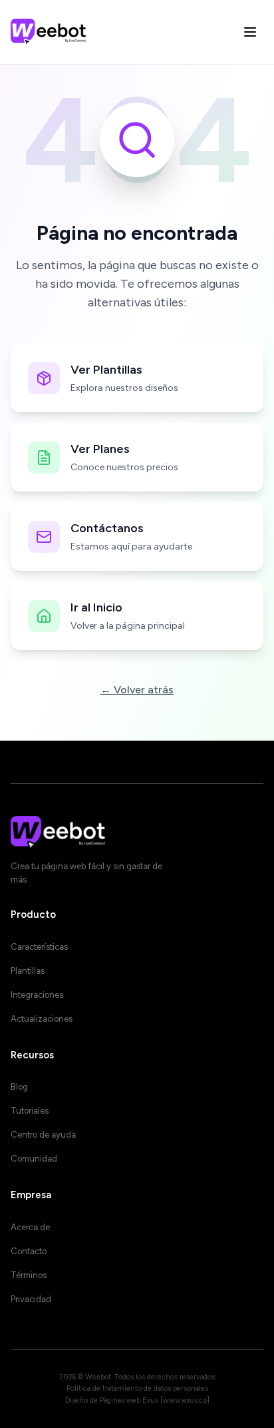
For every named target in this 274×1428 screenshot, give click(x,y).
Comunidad (34, 1159)
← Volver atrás (137, 689)
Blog (19, 1087)
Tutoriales (30, 1111)
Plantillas (28, 971)
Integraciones (37, 995)
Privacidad (31, 1299)
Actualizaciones (41, 1019)
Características (39, 947)
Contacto (29, 1251)
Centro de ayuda (43, 1135)
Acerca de (30, 1227)
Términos (29, 1275)
